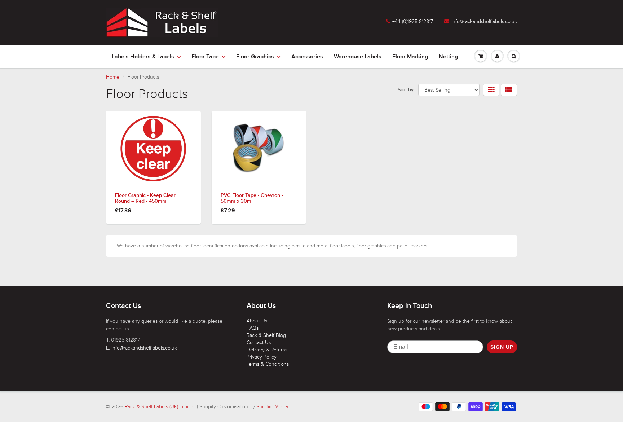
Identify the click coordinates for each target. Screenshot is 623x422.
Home (112, 77)
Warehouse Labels (357, 57)
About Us (257, 321)
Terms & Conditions (268, 364)
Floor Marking (410, 57)
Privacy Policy (262, 357)
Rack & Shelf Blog (266, 335)
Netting (448, 57)
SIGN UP (501, 347)
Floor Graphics (255, 57)
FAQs (253, 328)
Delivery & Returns (267, 350)
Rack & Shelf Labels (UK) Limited (160, 407)
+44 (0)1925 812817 (412, 21)
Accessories (307, 57)
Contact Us (259, 342)
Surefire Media (272, 407)
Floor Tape (205, 57)
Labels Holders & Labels (143, 57)
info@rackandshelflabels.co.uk (484, 21)
